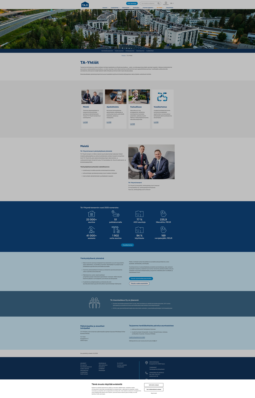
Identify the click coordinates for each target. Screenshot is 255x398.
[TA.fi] (85, 4)
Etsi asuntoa (83, 365)
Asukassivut (165, 4)
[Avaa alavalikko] (108, 7)
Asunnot (105, 7)
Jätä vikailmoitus (103, 365)
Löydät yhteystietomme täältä (137, 337)
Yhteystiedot (169, 7)
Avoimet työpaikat (148, 7)
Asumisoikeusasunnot (107, 51)
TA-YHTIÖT (120, 363)
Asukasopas (102, 370)
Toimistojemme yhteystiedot (157, 369)
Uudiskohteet (114, 7)
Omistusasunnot (130, 51)
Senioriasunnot (140, 51)
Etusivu (124, 55)
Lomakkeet (102, 368)
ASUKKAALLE (102, 363)
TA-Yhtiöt (159, 7)
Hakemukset (125, 7)
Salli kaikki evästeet (154, 385)
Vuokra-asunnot (119, 51)
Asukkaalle (136, 7)
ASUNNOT (83, 363)
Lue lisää (85, 122)
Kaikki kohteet (84, 374)
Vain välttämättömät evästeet (153, 389)
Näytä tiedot (154, 393)
